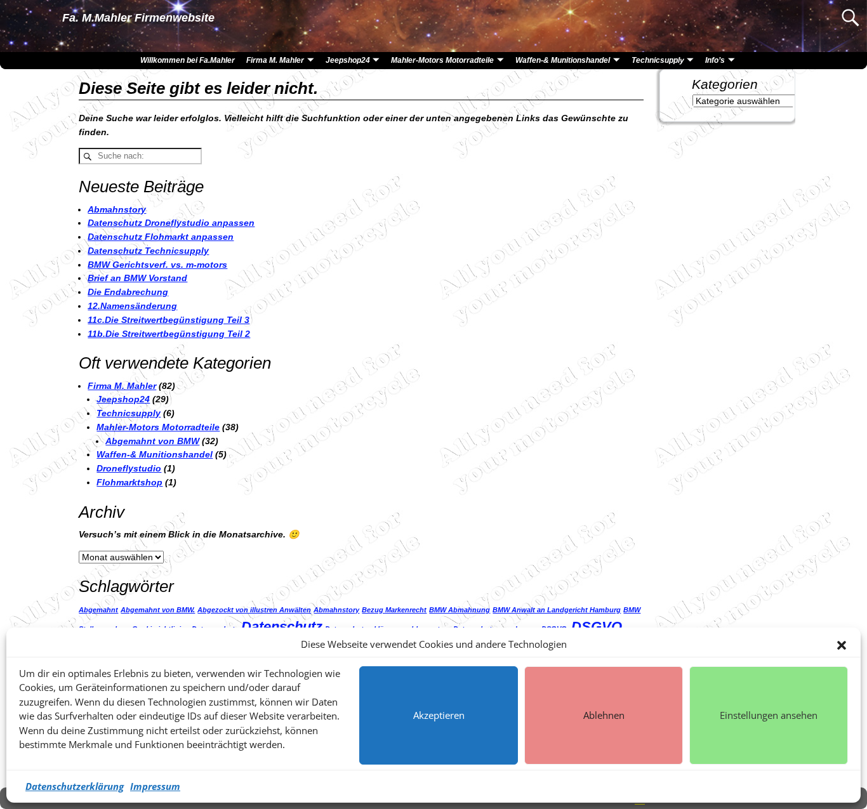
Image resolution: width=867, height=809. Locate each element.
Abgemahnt (98, 610)
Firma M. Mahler (275, 60)
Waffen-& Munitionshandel (562, 60)
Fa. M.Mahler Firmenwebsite (138, 17)
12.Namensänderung (132, 306)
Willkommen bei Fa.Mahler (187, 60)
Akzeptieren (439, 715)
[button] (841, 644)
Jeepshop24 (348, 60)
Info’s (715, 60)
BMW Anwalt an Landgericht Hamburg (557, 610)
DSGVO (596, 627)
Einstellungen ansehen (768, 715)
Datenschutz (281, 627)
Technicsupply (658, 60)
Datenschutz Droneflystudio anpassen (171, 223)
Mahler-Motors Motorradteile (442, 60)
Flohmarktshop (129, 482)
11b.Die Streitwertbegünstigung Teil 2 (169, 334)
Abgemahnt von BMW (152, 441)
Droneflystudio (128, 468)
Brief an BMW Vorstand (137, 278)
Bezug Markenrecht (394, 610)
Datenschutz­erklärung (74, 786)
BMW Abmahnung (459, 610)
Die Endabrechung (128, 292)
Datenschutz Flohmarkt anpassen (161, 237)
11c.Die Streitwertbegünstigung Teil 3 (168, 320)
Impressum (155, 786)
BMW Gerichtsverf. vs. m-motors (157, 265)
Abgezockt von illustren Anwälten (254, 610)
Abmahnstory (117, 209)
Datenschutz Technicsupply (148, 251)
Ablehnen (604, 715)
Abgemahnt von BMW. (158, 610)
